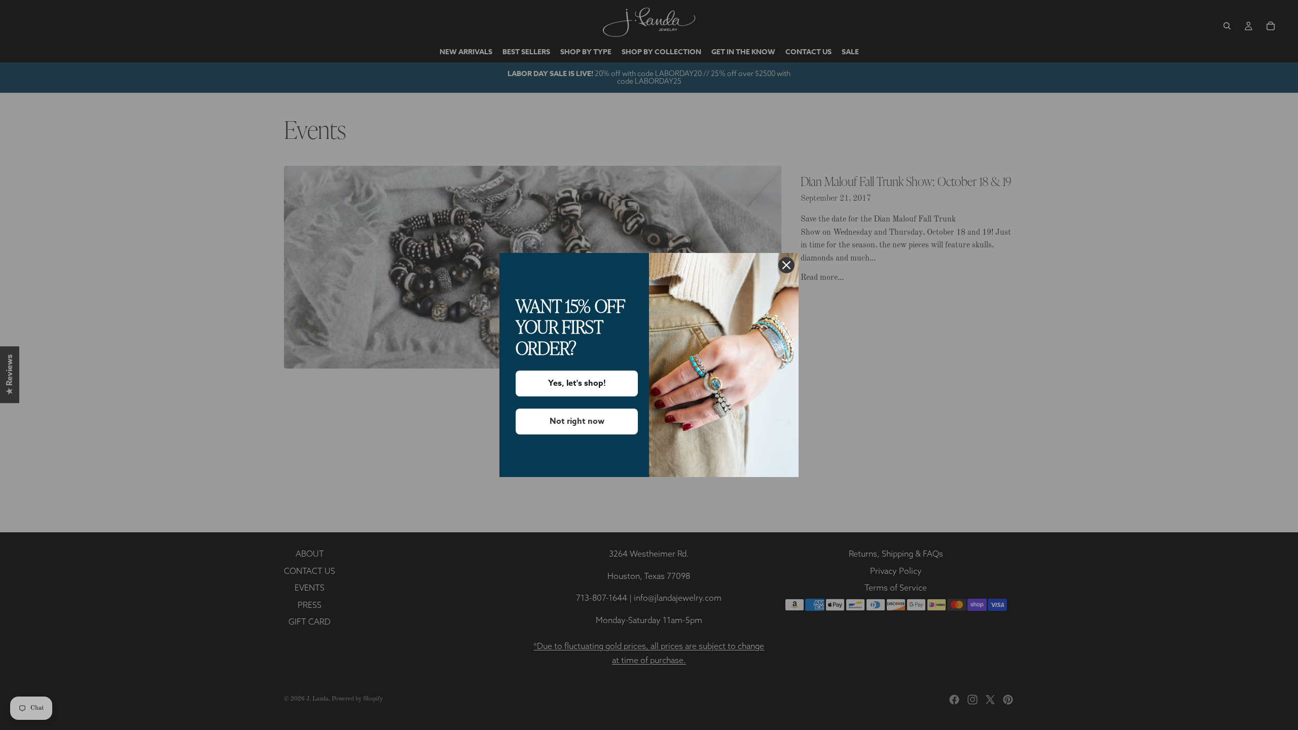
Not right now (577, 421)
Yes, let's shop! (577, 383)
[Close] (786, 265)
